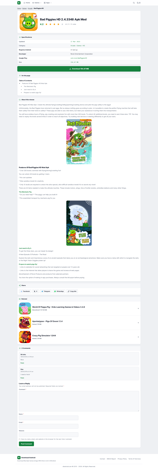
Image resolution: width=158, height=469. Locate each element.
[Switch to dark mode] (139, 3)
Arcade (30, 8)
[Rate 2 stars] (50, 24)
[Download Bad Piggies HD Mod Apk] (79, 223)
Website (21, 431)
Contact (102, 459)
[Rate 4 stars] (58, 24)
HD (84, 45)
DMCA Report (111, 459)
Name (21, 414)
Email (21, 422)
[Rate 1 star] (46, 24)
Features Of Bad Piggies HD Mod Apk (34, 83)
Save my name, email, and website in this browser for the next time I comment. (46, 439)
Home (28, 3)
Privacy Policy (122, 459)
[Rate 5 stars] (62, 24)
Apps (48, 3)
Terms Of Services (134, 459)
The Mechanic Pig (30, 86)
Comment (22, 389)
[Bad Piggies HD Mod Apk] (79, 141)
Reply (22, 363)
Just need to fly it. (30, 89)
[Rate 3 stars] (54, 24)
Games (37, 3)
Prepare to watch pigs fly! (32, 92)
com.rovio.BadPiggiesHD (79, 58)
